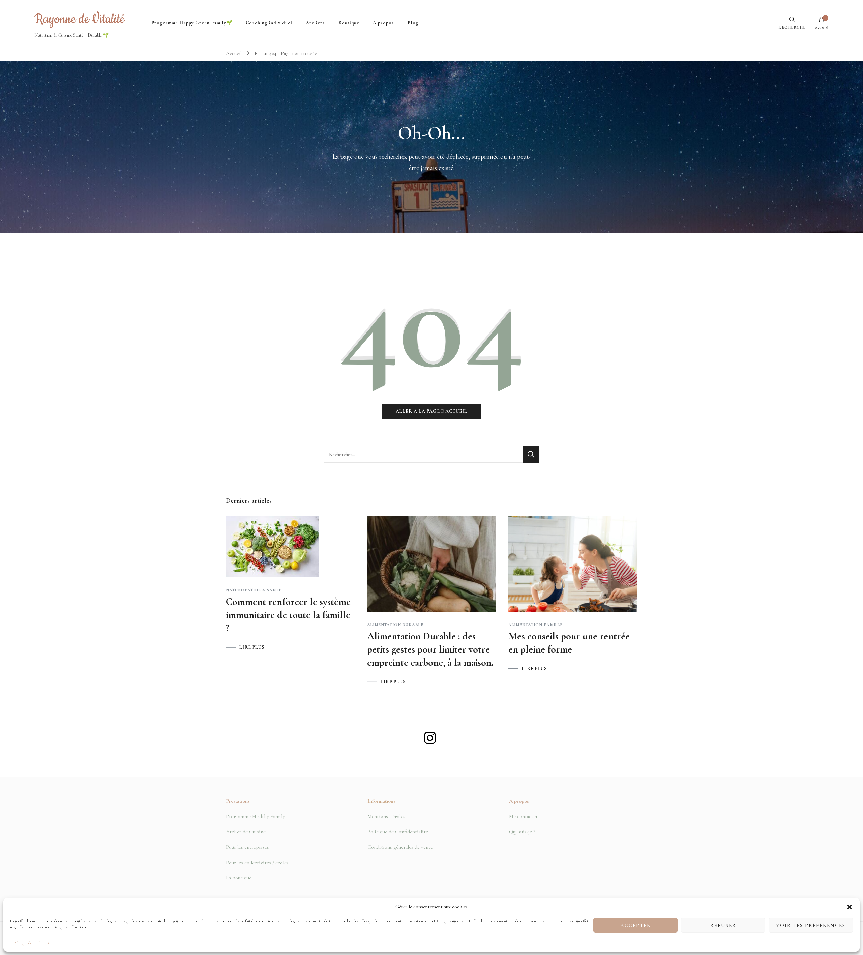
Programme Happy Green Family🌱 (192, 23)
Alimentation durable (395, 624)
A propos (383, 23)
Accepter (635, 926)
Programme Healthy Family (255, 816)
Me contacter (523, 816)
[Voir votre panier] (821, 21)
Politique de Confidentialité (397, 831)
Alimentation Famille (535, 624)
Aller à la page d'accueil (431, 411)
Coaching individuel (269, 23)
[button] (849, 907)
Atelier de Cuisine (246, 831)
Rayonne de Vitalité (79, 19)
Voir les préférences (810, 926)
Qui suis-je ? (522, 831)
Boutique (348, 23)
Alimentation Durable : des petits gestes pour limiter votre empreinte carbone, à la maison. (430, 649)
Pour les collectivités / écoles (257, 862)
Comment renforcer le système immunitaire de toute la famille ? (288, 615)
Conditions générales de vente (400, 847)
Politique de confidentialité (34, 942)
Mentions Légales (386, 816)
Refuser (723, 926)
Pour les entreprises (247, 847)
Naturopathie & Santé (253, 590)
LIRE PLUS (251, 647)
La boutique (238, 877)
